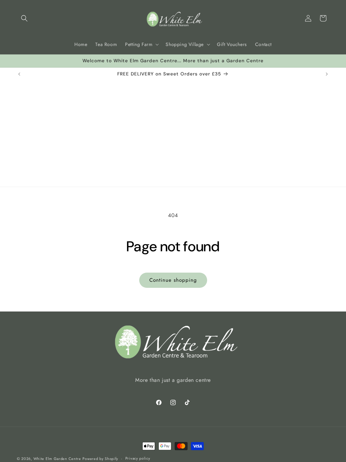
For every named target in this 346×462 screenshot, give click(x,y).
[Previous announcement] (19, 74)
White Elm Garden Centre (57, 458)
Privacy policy (137, 458)
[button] (24, 18)
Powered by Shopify (100, 458)
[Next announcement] (326, 74)
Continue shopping (173, 280)
